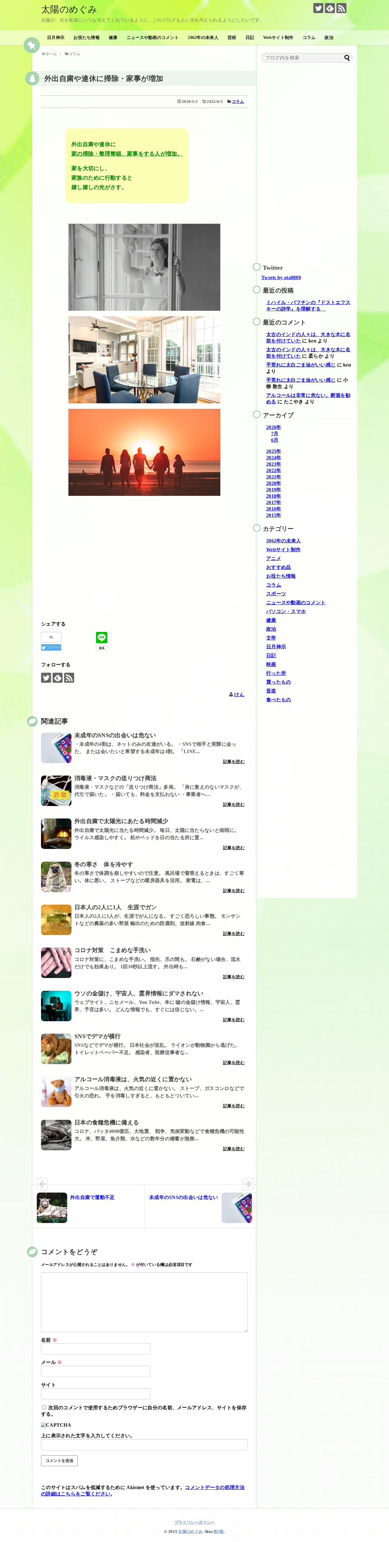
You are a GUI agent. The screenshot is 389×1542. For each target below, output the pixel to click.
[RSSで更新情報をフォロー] (341, 8)
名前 (49, 1340)
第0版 (218, 1532)
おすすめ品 (278, 567)
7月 (275, 433)
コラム (309, 37)
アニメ (273, 558)
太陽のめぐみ (69, 9)
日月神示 (55, 37)
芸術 (232, 37)
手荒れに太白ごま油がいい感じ (301, 364)
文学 (271, 637)
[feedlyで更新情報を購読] (330, 8)
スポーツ (276, 593)
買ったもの (278, 682)
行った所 (276, 673)
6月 (275, 440)
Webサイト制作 (278, 37)
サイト (48, 1384)
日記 (250, 37)
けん (239, 694)
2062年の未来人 (203, 37)
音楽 (271, 690)
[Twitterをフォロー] (318, 8)
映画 (271, 664)
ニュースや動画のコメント (153, 37)
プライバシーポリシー (194, 1522)
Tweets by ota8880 (281, 277)
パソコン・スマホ (286, 611)
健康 (113, 37)
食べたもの (278, 699)
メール (51, 1362)
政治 (329, 37)
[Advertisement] (144, 558)
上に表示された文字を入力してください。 (88, 1435)
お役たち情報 (87, 37)
